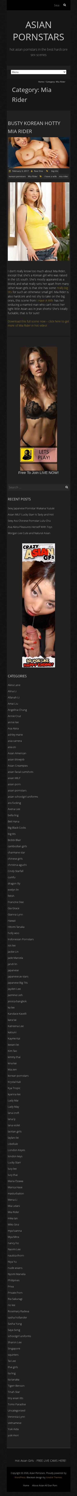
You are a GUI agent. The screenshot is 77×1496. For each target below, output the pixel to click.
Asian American (17, 753)
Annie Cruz (14, 716)
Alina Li (12, 691)
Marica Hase (15, 1187)
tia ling (12, 1373)
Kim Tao (12, 1051)
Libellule (13, 1144)
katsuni (12, 1032)
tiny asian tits (15, 1398)
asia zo (12, 747)
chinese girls (15, 858)
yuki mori (13, 1435)
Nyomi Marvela (16, 1274)
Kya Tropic (14, 1088)
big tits (54, 170)
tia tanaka (13, 1379)
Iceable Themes (54, 1477)
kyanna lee (14, 1094)
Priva (11, 1286)
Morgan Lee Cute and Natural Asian (29, 533)
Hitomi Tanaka (16, 927)
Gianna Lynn (15, 914)
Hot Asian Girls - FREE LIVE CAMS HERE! (40, 1461)
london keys (15, 1156)
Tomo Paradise (17, 1404)
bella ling (13, 815)
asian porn (14, 784)
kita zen (12, 1069)
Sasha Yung (15, 1323)
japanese (13, 970)
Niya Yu (12, 1261)
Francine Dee (16, 902)
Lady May (13, 1106)
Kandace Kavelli (17, 1013)
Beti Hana (13, 821)
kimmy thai (14, 1057)
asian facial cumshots (20, 772)
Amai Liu (13, 703)
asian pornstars (17, 790)
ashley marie (15, 734)
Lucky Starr (14, 1162)
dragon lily (14, 883)
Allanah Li (14, 697)
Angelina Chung (17, 710)
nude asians (15, 1268)
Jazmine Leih (15, 995)
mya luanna (15, 1230)
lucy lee (12, 1168)
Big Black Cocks (17, 827)
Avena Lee (14, 809)
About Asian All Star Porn (44, 1485)
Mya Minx (13, 1237)
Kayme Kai (14, 1038)
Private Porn (15, 1292)
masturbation (16, 1193)
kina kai (12, 1063)
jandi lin (12, 964)
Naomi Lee (14, 1249)
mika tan (13, 1218)
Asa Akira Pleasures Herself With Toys (30, 527)
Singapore (14, 1348)
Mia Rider (32, 176)
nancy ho (13, 1243)
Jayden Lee (14, 989)
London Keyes (16, 1150)
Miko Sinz (13, 1224)
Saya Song (14, 1330)
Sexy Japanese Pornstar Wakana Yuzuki (31, 508)
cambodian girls (17, 846)
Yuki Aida (13, 1429)
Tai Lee (12, 1361)
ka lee (11, 1007)
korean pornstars (17, 176)
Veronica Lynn (16, 1416)
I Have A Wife (45, 300)
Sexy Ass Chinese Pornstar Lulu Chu (29, 521)
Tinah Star (14, 1392)
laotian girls (15, 1131)
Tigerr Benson (16, 1385)
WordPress (20, 1477)
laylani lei (13, 1137)
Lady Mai (13, 1100)
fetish (11, 896)
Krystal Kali (14, 1082)
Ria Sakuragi (15, 1299)
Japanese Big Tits (18, 982)
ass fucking (14, 803)
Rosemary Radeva (18, 1311)
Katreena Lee (16, 1026)
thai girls (13, 1367)
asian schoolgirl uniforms (23, 796)
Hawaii (12, 920)
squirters (13, 1354)
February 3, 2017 (20, 170)
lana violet (14, 1125)
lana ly (11, 1119)
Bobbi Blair (14, 840)
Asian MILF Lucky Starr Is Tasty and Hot (31, 514)
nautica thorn (16, 1255)
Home (41, 81)
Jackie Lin (13, 951)
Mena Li (12, 1199)
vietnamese (14, 1423)
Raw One (38, 170)
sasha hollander (17, 1317)
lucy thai (13, 1175)
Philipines (14, 1280)
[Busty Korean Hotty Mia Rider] (38, 139)
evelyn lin (13, 889)
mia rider (63, 176)
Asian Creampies (18, 765)
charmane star (16, 852)
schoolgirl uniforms (19, 1336)
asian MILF (14, 778)
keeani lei (13, 1044)
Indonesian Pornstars (21, 939)
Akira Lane (14, 685)
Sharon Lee (15, 1342)
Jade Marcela (15, 958)
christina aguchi (17, 865)
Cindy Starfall (15, 871)
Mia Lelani (14, 1206)
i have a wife (50, 176)
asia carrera (15, 741)
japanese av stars (18, 976)
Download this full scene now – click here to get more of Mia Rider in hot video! (38, 323)
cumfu (11, 877)
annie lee (13, 722)
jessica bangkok (17, 1001)
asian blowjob (16, 759)
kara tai (12, 1020)
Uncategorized (16, 1410)
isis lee (12, 945)
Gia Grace (13, 908)
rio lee (11, 1305)
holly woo (13, 933)
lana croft (13, 1113)
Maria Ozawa (15, 1181)
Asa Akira (13, 728)
